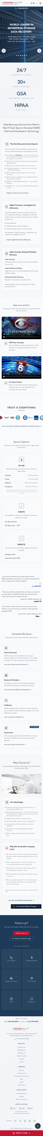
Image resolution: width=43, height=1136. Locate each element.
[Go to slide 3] (20, 55)
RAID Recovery (22, 1050)
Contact (21, 1062)
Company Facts (21, 1073)
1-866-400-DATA (13, 1021)
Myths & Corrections (21, 1099)
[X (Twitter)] (15, 1121)
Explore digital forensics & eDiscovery (18, 240)
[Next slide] (39, 51)
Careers (22, 1082)
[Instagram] (25, 1121)
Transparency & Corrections (21, 1076)
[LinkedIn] (30, 1121)
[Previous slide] (4, 51)
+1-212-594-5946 (32, 1021)
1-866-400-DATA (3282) (22, 1038)
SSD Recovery (21, 1053)
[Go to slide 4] (22, 55)
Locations (21, 1059)
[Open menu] (40, 3)
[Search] (37, 3)
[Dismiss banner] (40, 8)
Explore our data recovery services (17, 193)
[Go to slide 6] (26, 55)
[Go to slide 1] (16, 55)
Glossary (21, 1096)
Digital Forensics (21, 1056)
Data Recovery (21, 1047)
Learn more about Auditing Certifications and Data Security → (21, 426)
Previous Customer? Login (22, 938)
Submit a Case (20, 933)
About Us (21, 1070)
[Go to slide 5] (24, 55)
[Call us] (38, 1126)
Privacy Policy (21, 1085)
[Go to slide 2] (18, 55)
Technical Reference (21, 1093)
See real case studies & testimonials (20, 900)
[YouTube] (34, 1121)
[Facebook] (20, 1121)
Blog (21, 1079)
